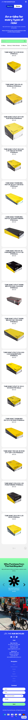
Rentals (14, 669)
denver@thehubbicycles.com (14, 657)
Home (14, 664)
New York (10, 6)
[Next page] (25, 548)
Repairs (14, 673)
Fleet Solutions (14, 676)
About (14, 678)
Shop (14, 671)
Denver (18, 6)
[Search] (24, 41)
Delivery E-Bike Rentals (13, 45)
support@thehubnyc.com (14, 648)
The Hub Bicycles (11, 710)
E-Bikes (3, 45)
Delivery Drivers (14, 666)
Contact (14, 680)
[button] (24, 584)
